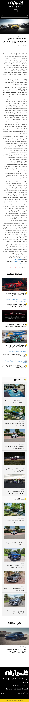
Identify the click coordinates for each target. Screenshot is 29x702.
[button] (25, 638)
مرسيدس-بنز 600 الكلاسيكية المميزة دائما (14, 355)
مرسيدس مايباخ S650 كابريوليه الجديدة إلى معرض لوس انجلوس (15, 325)
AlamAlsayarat (18, 259)
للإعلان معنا (13, 679)
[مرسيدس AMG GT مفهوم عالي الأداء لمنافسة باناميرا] (14, 284)
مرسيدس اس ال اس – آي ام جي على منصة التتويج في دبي (15, 346)
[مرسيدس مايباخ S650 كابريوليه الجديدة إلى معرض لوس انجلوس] (14, 316)
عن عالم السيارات (23, 679)
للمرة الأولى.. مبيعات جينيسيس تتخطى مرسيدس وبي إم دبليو (16, 305)
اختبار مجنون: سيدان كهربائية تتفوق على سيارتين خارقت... (15, 650)
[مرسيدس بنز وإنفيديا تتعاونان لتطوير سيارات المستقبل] (14, 361)
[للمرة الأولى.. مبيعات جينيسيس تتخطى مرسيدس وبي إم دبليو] (14, 300)
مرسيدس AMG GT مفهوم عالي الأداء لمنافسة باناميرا (16, 294)
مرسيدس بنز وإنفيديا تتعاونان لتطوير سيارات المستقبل (14, 366)
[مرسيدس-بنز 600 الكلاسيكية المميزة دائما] (14, 351)
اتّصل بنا (5, 679)
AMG (19, 268)
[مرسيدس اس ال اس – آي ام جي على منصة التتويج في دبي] (14, 336)
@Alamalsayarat (16, 261)
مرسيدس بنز (13, 268)
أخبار (26, 647)
